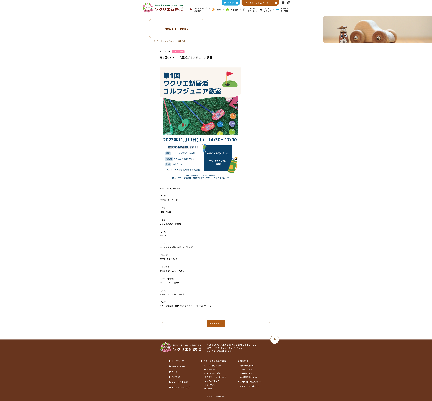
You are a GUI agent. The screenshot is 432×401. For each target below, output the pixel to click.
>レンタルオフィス (211, 381)
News (218, 9)
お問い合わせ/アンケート (261, 2)
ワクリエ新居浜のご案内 (200, 9)
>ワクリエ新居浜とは (212, 365)
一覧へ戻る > (216, 323)
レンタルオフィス (251, 9)
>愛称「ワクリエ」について (215, 377)
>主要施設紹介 (246, 373)
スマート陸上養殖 (284, 9)
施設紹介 (234, 9)
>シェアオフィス (210, 384)
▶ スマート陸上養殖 (178, 382)
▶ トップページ (176, 361)
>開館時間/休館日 (247, 365)
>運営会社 (208, 388)
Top (156, 41)
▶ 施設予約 (174, 376)
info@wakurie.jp (223, 350)
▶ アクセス (174, 371)
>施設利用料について (249, 377)
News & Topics (168, 41)
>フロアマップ (246, 369)
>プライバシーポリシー (249, 386)
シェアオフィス (267, 9)
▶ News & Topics (177, 366)
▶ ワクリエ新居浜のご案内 (213, 361)
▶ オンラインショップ (179, 387)
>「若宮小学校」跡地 (212, 373)
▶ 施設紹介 (243, 361)
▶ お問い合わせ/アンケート (250, 381)
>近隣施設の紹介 (210, 369)
